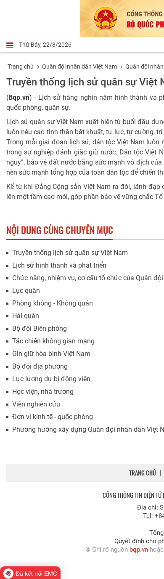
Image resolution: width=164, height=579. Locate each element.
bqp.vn (139, 549)
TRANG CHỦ (142, 472)
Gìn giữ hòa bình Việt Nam (51, 354)
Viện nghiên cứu (36, 404)
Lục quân (26, 291)
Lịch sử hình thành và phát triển (59, 265)
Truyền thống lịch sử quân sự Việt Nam (70, 253)
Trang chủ (21, 66)
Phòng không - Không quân (52, 303)
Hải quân (25, 316)
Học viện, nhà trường (43, 392)
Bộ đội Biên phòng (39, 328)
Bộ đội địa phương (40, 366)
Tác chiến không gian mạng (53, 341)
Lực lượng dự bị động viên (51, 379)
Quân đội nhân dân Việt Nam (79, 66)
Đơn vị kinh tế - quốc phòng (52, 417)
